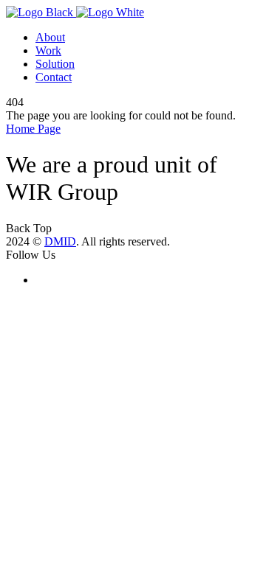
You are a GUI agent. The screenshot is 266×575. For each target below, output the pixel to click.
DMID (60, 241)
